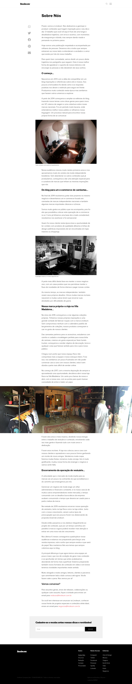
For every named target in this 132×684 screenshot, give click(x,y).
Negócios (106, 671)
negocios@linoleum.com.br (69, 606)
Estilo (104, 668)
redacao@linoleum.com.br (60, 595)
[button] (29, 26)
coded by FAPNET (92, 680)
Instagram (93, 655)
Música (105, 658)
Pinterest (93, 663)
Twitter (92, 658)
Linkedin (93, 668)
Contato (80, 663)
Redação (81, 660)
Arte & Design (107, 655)
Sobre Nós (81, 655)
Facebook (93, 660)
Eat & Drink (106, 663)
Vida (104, 666)
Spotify (92, 666)
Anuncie (81, 658)
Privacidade (82, 666)
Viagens (105, 660)
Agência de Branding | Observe (96, 677)
